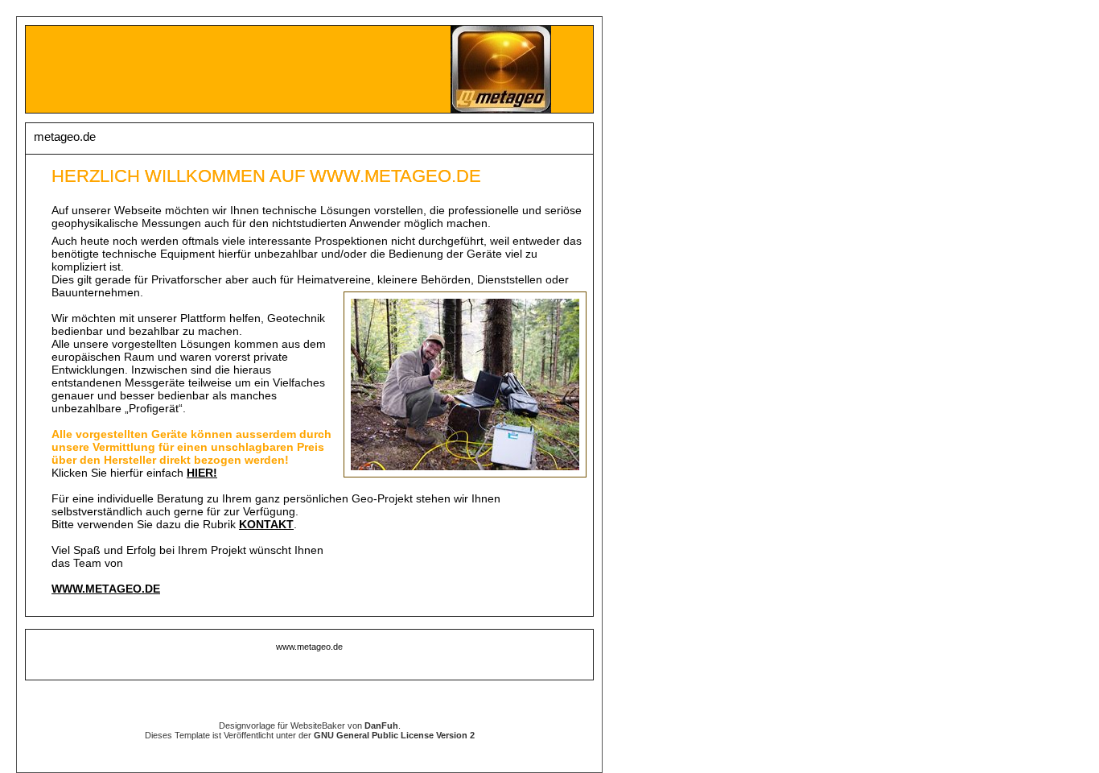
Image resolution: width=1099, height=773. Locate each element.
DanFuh (381, 725)
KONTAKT (266, 524)
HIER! (202, 472)
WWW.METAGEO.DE (105, 588)
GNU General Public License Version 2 (394, 735)
